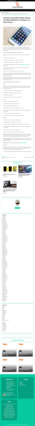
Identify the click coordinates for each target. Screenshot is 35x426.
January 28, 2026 (6, 355)
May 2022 (3, 271)
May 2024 (3, 245)
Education (3, 311)
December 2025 (4, 224)
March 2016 (4, 300)
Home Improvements (5, 320)
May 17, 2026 (20, 177)
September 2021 (5, 280)
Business (3, 307)
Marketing (3, 323)
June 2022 (4, 270)
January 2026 (4, 223)
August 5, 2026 (6, 176)
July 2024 (3, 243)
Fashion (3, 314)
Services (3, 327)
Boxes (4, 404)
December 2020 (4, 289)
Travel (3, 331)
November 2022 (4, 264)
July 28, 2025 (21, 355)
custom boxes (10, 405)
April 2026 (4, 220)
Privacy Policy (21, 384)
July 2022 (3, 269)
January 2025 (4, 236)
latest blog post (5, 414)
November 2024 (4, 238)
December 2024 (4, 237)
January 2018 (4, 297)
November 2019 (4, 296)
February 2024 (4, 248)
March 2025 (4, 234)
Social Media (4, 328)
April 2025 (4, 233)
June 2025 (4, 231)
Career (3, 308)
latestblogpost (10, 414)
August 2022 (4, 268)
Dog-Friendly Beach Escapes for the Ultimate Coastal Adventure (25, 369)
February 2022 (4, 274)
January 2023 (4, 262)
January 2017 (4, 298)
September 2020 (5, 293)
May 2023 (3, 258)
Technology (9, 417)
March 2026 (4, 221)
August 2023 (4, 255)
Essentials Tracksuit (6, 411)
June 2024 (4, 244)
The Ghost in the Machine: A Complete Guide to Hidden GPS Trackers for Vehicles (9, 190)
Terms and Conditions (22, 385)
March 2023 (4, 260)
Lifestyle (3, 322)
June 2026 (4, 218)
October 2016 (4, 299)
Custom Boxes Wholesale (9, 407)
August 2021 (4, 281)
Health (3, 319)
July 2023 (3, 256)
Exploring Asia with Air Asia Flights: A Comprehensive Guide (9, 369)
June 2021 (4, 283)
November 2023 (4, 251)
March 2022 (4, 273)
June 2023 (4, 257)
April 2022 (4, 272)
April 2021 (4, 285)
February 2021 (4, 287)
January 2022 (4, 275)
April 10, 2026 (5, 193)
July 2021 (3, 282)
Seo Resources (4, 326)
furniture (3, 315)
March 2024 (4, 247)
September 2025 (5, 227)
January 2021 (4, 288)
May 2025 (3, 232)
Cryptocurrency (4, 310)
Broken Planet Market (8, 404)
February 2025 (4, 235)
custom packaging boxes (7, 408)
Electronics (4, 312)
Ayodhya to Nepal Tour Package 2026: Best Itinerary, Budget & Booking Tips (8, 353)
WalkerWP (26, 424)
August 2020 (4, 294)
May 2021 (3, 284)
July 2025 (3, 230)
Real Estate (4, 325)
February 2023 (4, 261)
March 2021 (4, 286)
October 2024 (4, 239)
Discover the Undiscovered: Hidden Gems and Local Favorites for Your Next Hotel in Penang (25, 353)
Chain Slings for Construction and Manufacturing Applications (10, 386)
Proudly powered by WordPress (12, 424)
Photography (4, 324)
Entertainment (4, 313)
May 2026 (3, 219)
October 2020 (4, 292)
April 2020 (4, 295)
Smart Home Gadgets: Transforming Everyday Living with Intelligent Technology (24, 175)
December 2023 (4, 250)
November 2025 (4, 225)
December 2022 (4, 263)
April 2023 (4, 259)
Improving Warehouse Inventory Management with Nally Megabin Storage (10, 383)
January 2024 (4, 249)
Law (3, 321)
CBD (3, 309)
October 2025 (4, 226)
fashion (11, 411)
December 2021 (4, 276)
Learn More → (17, 207)
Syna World (6, 417)
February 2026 (4, 222)
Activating (7, 48)
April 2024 (4, 246)
